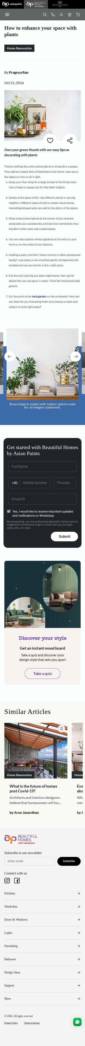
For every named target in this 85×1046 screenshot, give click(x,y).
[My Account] (61, 14)
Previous (9, 356)
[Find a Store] (69, 14)
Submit (64, 536)
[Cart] (78, 14)
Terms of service (31, 1023)
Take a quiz (42, 673)
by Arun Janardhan (24, 812)
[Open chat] (77, 1022)
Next (75, 356)
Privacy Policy (11, 1023)
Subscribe (69, 861)
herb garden (39, 296)
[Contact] (53, 14)
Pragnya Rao (18, 72)
